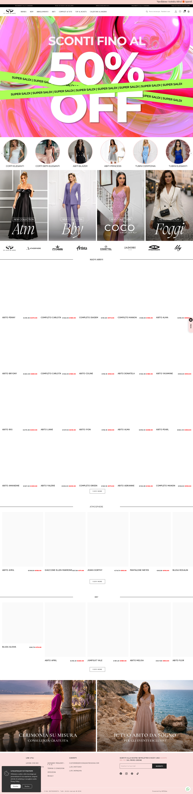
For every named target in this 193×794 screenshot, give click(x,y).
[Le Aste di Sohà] (15, 153)
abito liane (47, 429)
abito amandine (10, 485)
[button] (2, 153)
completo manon (127, 317)
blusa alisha (9, 647)
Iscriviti (159, 766)
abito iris (7, 429)
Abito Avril (8, 570)
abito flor (178, 660)
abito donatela (126, 373)
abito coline (86, 373)
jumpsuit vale (94, 660)
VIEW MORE (97, 491)
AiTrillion (164, 791)
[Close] (39, 768)
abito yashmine (164, 373)
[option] (96, 76)
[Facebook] (121, 773)
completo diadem (88, 317)
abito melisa (137, 660)
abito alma (162, 317)
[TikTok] (137, 773)
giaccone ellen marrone (58, 570)
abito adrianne (126, 485)
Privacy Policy (15, 781)
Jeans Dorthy (94, 570)
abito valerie (48, 485)
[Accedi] (176, 12)
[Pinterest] (132, 773)
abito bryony (9, 373)
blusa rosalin (180, 570)
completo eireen (88, 485)
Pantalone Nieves (139, 570)
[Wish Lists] (180, 12)
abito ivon (85, 429)
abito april (51, 660)
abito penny (8, 317)
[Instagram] (126, 773)
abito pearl (162, 429)
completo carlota (51, 317)
